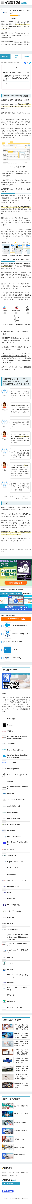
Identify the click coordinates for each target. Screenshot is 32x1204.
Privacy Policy (24, 1172)
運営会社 (4, 1172)
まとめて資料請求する (14, 618)
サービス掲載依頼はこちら (10, 1183)
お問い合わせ (11, 1172)
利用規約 (18, 1172)
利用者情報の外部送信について (9, 1175)
